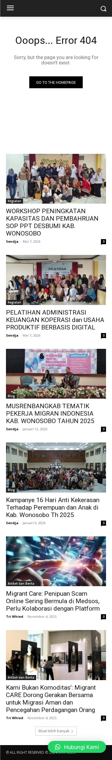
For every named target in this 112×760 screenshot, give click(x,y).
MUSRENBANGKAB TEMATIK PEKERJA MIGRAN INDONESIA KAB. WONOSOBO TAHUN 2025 (50, 414)
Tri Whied (14, 616)
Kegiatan (14, 201)
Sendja (12, 241)
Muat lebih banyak (54, 730)
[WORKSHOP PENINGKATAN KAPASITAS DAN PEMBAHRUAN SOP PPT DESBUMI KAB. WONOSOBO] (56, 179)
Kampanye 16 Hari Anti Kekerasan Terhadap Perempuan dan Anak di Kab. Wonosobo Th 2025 (52, 507)
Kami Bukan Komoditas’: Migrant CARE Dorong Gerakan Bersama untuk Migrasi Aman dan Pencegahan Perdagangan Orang (51, 698)
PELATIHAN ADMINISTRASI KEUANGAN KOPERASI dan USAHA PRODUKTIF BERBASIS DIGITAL (55, 320)
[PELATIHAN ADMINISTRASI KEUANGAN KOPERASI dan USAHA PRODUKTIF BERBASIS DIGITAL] (56, 280)
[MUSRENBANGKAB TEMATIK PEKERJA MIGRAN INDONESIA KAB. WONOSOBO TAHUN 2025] (56, 374)
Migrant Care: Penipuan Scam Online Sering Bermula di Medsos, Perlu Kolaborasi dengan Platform (53, 601)
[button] (77, 747)
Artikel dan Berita (21, 583)
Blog (11, 396)
